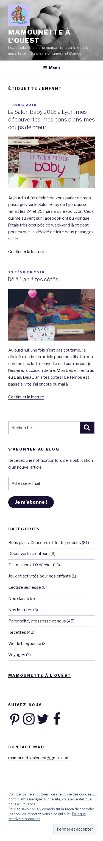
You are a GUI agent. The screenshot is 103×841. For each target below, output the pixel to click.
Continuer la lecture (26, 251)
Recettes (17, 632)
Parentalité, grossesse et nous (37, 621)
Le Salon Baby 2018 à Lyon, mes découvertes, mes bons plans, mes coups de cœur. (51, 120)
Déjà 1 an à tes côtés (33, 279)
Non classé (18, 598)
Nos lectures (20, 609)
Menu (54, 68)
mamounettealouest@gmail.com (38, 757)
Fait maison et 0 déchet (30, 564)
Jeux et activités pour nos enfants (39, 576)
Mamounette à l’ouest (39, 675)
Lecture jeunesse (24, 587)
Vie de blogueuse (24, 643)
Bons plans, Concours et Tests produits (44, 542)
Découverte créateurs (29, 553)
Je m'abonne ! (31, 502)
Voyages (16, 654)
